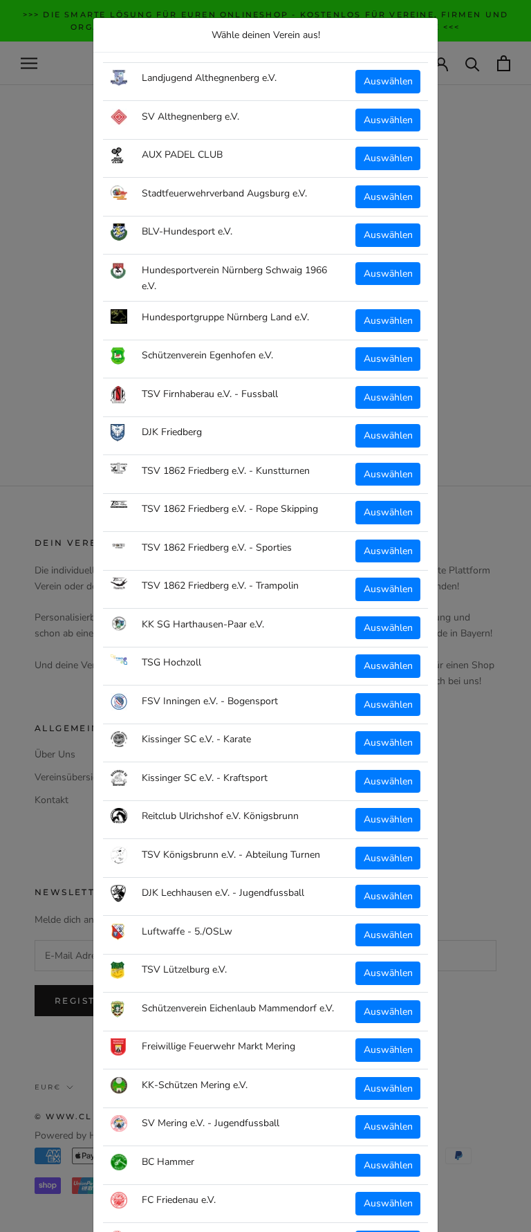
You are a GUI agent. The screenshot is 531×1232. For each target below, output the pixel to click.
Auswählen (388, 81)
